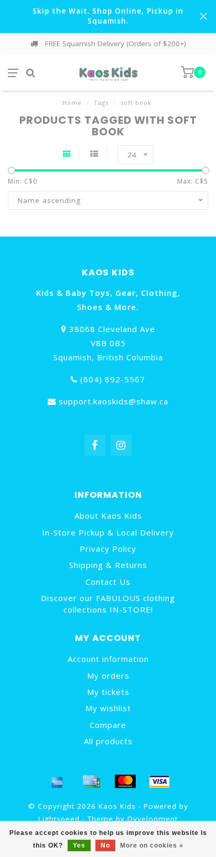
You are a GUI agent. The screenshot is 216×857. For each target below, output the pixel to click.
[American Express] (57, 781)
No (105, 845)
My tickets (108, 692)
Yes (79, 845)
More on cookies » (151, 845)
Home (72, 102)
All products (108, 741)
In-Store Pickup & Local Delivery (108, 532)
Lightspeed (59, 818)
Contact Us (108, 581)
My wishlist (108, 708)
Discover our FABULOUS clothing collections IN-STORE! (108, 603)
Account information (108, 659)
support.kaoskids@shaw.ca (113, 401)
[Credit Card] (91, 781)
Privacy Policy (108, 548)
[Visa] (159, 781)
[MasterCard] (125, 781)
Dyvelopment (152, 818)
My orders (108, 675)
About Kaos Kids (108, 515)
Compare (108, 725)
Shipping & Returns (108, 565)
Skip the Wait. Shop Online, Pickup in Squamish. (108, 16)
